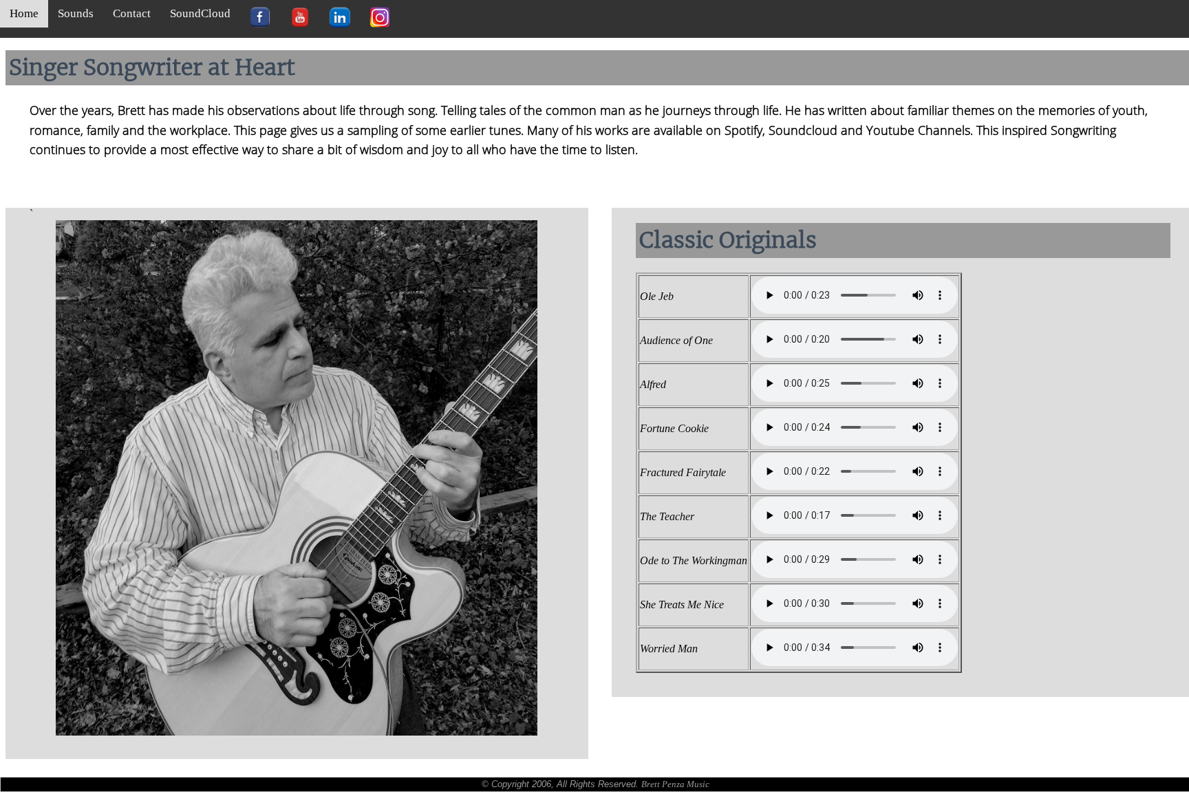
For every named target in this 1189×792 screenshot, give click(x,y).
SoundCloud (200, 13)
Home (24, 13)
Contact (132, 13)
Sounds (76, 13)
